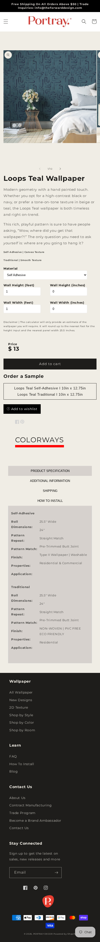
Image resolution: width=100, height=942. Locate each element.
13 (16, 348)
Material (10, 268)
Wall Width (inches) (67, 302)
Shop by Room (22, 730)
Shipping (50, 491)
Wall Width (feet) (18, 302)
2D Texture (18, 707)
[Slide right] (60, 169)
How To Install (21, 764)
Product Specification (50, 471)
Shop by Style (21, 715)
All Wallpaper (21, 692)
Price (12, 344)
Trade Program (22, 813)
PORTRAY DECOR (43, 934)
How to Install (50, 501)
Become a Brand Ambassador (35, 820)
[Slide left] (40, 169)
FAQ (13, 756)
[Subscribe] (56, 872)
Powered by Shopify (64, 934)
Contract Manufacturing (30, 805)
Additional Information (50, 481)
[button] (6, 21)
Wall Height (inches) (67, 285)
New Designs (20, 700)
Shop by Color (21, 722)
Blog (13, 771)
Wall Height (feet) (18, 285)
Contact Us (19, 828)
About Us (17, 798)
